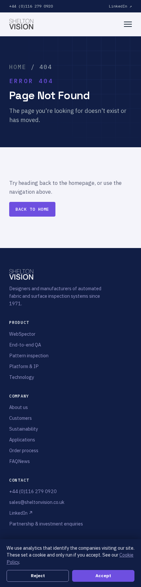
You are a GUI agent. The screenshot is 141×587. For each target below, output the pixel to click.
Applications (22, 439)
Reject (38, 575)
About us (18, 407)
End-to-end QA (25, 345)
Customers (20, 418)
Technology (21, 377)
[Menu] (128, 24)
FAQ (13, 461)
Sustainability (23, 429)
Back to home (32, 209)
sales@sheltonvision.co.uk (36, 502)
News (24, 461)
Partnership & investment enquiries (46, 524)
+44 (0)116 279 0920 (31, 6)
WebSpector (22, 334)
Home (18, 67)
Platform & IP (24, 366)
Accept (103, 575)
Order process (23, 450)
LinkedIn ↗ (120, 6)
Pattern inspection (29, 355)
